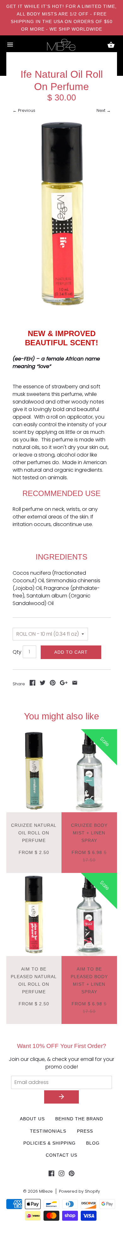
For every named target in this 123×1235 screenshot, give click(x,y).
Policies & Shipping (49, 1143)
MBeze (46, 1191)
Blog (93, 1143)
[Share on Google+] (63, 683)
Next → (104, 110)
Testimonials (48, 1131)
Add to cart (71, 652)
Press (85, 1131)
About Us (32, 1118)
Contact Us (61, 1155)
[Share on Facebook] (32, 683)
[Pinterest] (71, 1174)
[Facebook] (51, 1174)
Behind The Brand (79, 1118)
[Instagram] (61, 1174)
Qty (17, 652)
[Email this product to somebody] (75, 683)
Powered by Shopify (79, 1191)
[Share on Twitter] (42, 683)
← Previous (24, 110)
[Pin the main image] (53, 683)
